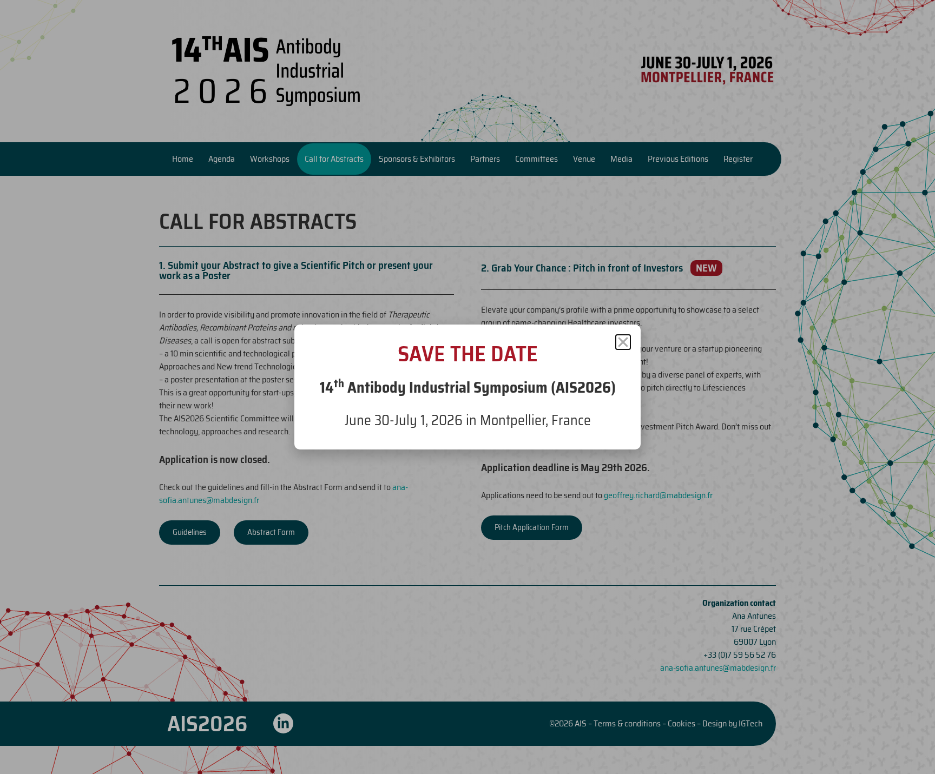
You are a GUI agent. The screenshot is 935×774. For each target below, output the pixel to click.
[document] (467, 387)
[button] (623, 342)
